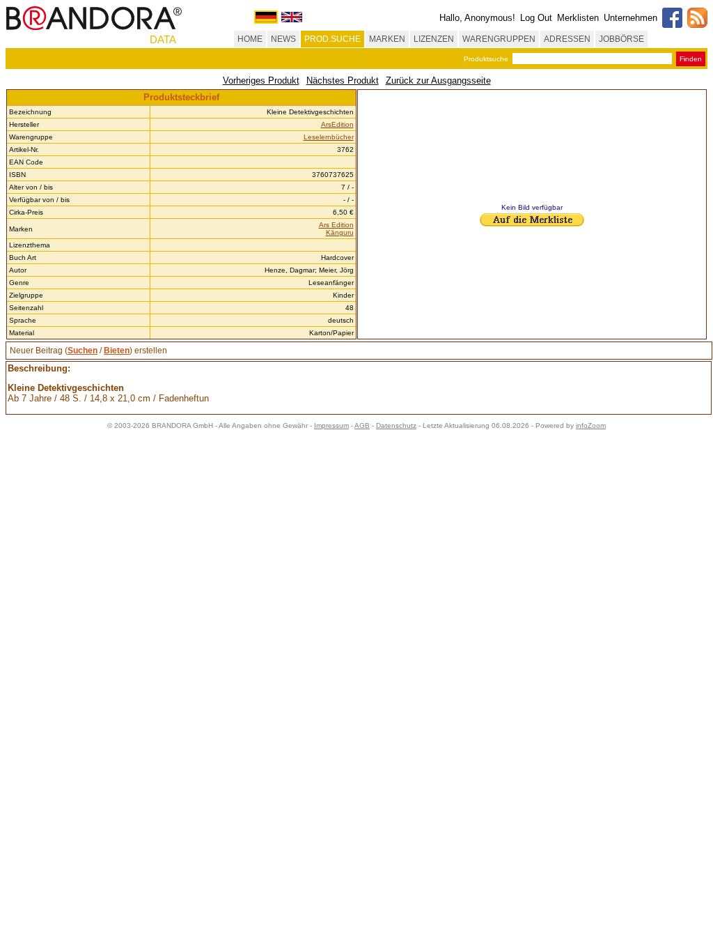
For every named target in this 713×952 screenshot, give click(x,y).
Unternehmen (630, 18)
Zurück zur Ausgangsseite (438, 80)
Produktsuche (486, 59)
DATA (163, 39)
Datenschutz (396, 425)
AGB (362, 425)
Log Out (536, 18)
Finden (691, 59)
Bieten (117, 350)
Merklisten (578, 18)
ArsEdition (337, 124)
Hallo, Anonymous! (477, 18)
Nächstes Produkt (342, 80)
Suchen (82, 350)
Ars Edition (336, 225)
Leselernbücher (329, 137)
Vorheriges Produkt (261, 80)
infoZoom (591, 425)
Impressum (331, 425)
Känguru (340, 232)
